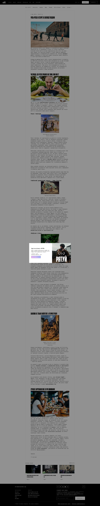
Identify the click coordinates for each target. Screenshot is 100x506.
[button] (69, 244)
